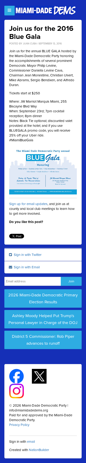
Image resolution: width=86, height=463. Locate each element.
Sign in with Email (26, 267)
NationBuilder (39, 450)
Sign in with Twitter (27, 255)
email (31, 442)
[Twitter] (43, 376)
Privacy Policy (19, 425)
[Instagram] (20, 390)
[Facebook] (20, 376)
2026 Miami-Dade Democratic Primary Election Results (43, 298)
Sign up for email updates (28, 204)
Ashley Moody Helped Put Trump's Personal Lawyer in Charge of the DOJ (43, 319)
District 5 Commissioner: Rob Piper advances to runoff (43, 340)
